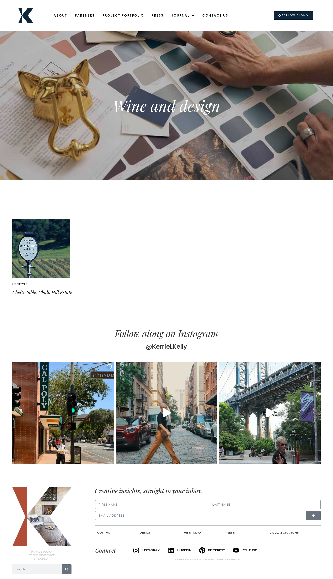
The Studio (191, 532)
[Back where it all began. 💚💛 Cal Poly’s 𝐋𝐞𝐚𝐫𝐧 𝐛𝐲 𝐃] (63, 413)
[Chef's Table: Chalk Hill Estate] (41, 248)
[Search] (66, 569)
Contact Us (215, 15)
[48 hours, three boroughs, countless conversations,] (270, 413)
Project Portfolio (123, 15)
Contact (104, 532)
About (60, 15)
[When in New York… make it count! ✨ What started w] (166, 413)
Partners (85, 15)
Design (145, 532)
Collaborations (284, 532)
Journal (180, 15)
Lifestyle (19, 284)
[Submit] (313, 515)
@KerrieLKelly (166, 346)
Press (158, 15)
